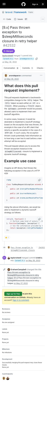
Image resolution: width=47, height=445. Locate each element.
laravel (8, 12)
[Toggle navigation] (4, 4)
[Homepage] (23, 4)
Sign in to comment (21, 300)
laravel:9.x (8, 59)
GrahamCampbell (18, 269)
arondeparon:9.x (26, 59)
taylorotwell (7, 55)
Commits (28, 68)
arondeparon (15, 75)
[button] (41, 75)
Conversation (12, 68)
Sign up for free (13, 294)
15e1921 (42, 247)
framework (20, 12)
